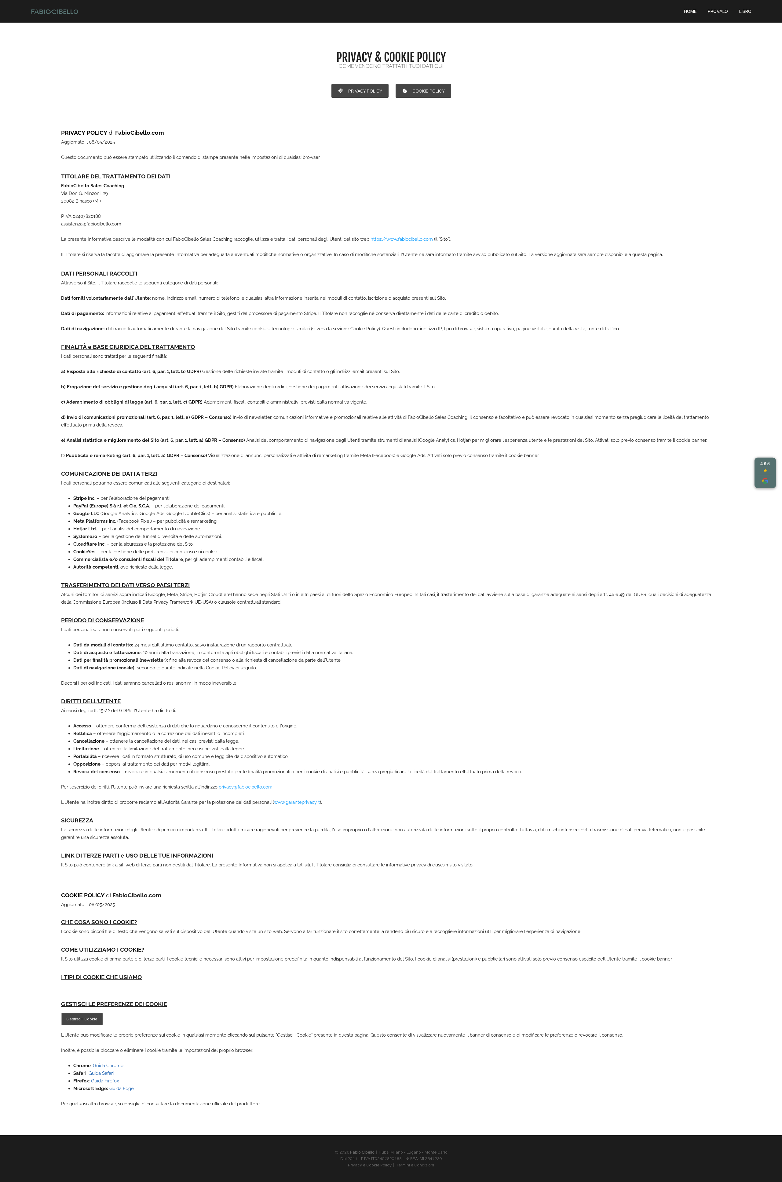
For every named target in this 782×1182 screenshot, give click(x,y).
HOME (690, 11)
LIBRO (745, 11)
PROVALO (718, 11)
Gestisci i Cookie (81, 1018)
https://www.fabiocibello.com (402, 239)
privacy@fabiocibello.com (245, 787)
